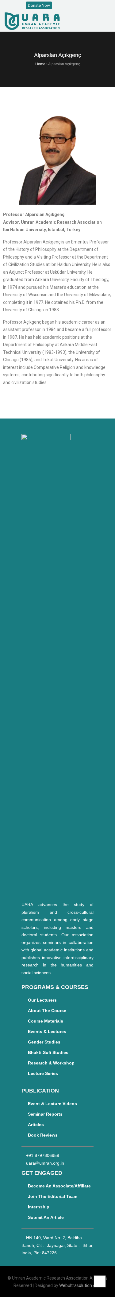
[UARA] (32, 21)
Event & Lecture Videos (52, 1103)
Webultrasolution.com (80, 1285)
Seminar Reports (45, 1114)
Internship (38, 1206)
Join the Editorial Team (52, 1196)
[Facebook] (61, 5)
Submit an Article (46, 1217)
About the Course (47, 1010)
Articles (36, 1124)
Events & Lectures (47, 1031)
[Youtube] (80, 5)
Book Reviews (43, 1135)
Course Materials (45, 1021)
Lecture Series (43, 1073)
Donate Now (39, 5)
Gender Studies (44, 1042)
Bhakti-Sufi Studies (48, 1052)
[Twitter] (73, 5)
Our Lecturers (42, 1000)
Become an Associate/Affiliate (59, 1185)
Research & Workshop (51, 1062)
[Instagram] (67, 5)
